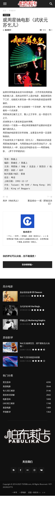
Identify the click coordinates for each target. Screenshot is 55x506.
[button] (51, 4)
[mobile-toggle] (4, 4)
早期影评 (12, 10)
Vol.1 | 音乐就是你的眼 (30, 357)
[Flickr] (27, 470)
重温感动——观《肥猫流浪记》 (40, 202)
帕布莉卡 (8, 30)
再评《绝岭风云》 (11, 200)
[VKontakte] (41, 470)
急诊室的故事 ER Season (31, 292)
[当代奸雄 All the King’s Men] (10, 310)
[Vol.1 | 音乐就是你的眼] (10, 361)
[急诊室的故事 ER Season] (10, 296)
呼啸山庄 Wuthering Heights (32, 320)
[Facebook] (20, 470)
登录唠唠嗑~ (27, 264)
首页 (4, 10)
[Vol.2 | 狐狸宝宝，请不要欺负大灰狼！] (10, 347)
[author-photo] (27, 228)
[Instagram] (34, 470)
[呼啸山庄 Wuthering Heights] (10, 324)
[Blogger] (13, 470)
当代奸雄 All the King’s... (30, 306)
